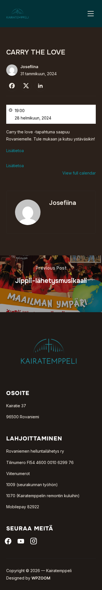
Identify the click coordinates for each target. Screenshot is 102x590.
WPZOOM (40, 578)
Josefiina (29, 66)
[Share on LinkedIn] (40, 85)
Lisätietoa (15, 150)
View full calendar (79, 173)
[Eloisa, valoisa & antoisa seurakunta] (48, 329)
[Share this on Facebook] (12, 85)
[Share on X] (26, 85)
